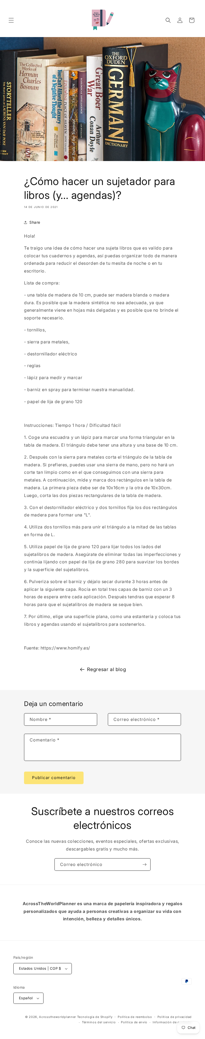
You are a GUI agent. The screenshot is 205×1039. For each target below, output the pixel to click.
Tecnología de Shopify (95, 1017)
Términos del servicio (99, 1022)
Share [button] (34, 222)
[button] (11, 20)
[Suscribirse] (144, 864)
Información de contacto (172, 1022)
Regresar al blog (106, 669)
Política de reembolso (135, 1017)
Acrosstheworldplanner (57, 1017)
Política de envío (134, 1022)
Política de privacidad (174, 1017)
